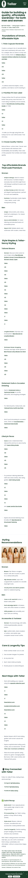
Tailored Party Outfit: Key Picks (13, 408)
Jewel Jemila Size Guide (14, 506)
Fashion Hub (16, 876)
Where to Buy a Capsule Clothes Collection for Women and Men (14, 57)
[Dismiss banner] (26, 874)
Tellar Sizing (14, 790)
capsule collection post (17, 683)
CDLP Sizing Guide (14, 480)
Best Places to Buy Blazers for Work (15, 351)
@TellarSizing (14, 787)
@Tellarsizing (15, 783)
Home (10, 876)
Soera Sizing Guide (13, 445)
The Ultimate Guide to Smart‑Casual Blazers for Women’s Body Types (14, 257)
